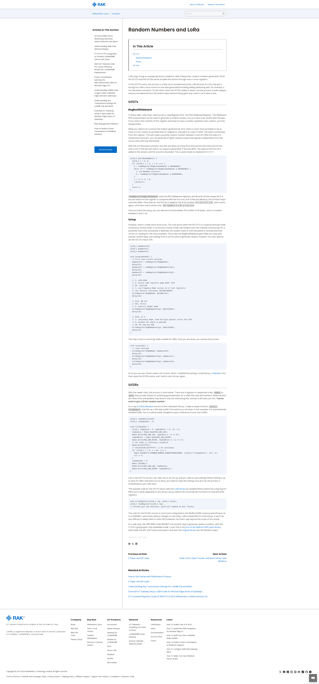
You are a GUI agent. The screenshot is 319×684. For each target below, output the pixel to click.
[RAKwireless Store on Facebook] (284, 671)
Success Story (156, 636)
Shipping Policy (68, 676)
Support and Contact (100, 676)
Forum (153, 640)
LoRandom (216, 373)
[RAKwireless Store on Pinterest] (288, 671)
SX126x (136, 65)
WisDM (110, 658)
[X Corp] (133, 544)
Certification (155, 624)
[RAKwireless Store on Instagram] (291, 671)
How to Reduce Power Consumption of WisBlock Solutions (105, 131)
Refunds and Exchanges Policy (34, 676)
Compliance (115, 676)
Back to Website (197, 4)
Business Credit (128, 676)
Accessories (112, 624)
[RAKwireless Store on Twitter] (280, 671)
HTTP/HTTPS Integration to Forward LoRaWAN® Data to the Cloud (105, 56)
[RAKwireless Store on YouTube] (295, 671)
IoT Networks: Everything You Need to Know (137, 627)
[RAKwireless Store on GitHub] (306, 671)
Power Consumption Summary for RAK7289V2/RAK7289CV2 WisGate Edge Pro (105, 81)
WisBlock (111, 654)
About (73, 624)
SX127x (136, 54)
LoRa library (180, 488)
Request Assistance (216, 4)
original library (189, 530)
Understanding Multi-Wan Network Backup (105, 47)
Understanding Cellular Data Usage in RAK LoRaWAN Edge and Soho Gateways (106, 93)
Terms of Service (13, 676)
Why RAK (74, 628)
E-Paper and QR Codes (138, 558)
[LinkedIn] (136, 544)
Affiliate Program (83, 676)
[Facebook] (129, 544)
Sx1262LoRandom (145, 406)
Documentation (157, 632)
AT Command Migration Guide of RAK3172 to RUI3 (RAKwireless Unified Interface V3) (167, 596)
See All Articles (105, 149)
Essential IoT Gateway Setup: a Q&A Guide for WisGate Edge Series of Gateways (165, 591)
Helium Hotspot (113, 628)
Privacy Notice (54, 676)
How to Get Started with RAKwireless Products (149, 576)
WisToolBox (112, 662)
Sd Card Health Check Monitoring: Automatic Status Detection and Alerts (106, 39)
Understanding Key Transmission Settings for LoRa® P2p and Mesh (160, 586)
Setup (138, 61)
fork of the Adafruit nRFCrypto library (203, 527)
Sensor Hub (112, 650)
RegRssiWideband (144, 57)
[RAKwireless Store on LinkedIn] (299, 671)
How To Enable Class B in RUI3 (179, 624)
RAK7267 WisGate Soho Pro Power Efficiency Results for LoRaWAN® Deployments (104, 68)
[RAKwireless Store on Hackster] (310, 671)
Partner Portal (76, 639)
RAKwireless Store (94, 624)
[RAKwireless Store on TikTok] (303, 671)
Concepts (116, 13)
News (153, 628)
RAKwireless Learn (100, 13)
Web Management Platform (106, 123)
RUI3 (109, 646)
